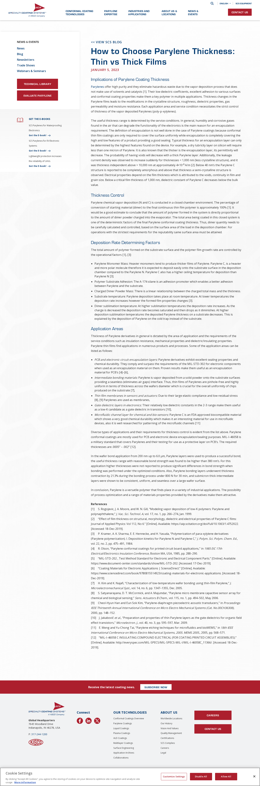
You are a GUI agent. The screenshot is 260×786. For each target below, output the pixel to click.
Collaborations (120, 757)
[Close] (254, 776)
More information (25, 782)
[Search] (212, 3)
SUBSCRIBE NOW (156, 687)
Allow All (226, 776)
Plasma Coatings (121, 733)
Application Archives (123, 752)
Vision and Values (169, 728)
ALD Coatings (120, 738)
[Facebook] (80, 720)
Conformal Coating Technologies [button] (79, 12)
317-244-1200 (39, 734)
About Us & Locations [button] (169, 12)
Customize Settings (174, 776)
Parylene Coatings (122, 723)
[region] (130, 777)
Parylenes (97, 87)
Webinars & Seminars (31, 71)
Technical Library (37, 84)
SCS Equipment (244, 3)
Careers (165, 747)
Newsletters (25, 60)
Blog (20, 54)
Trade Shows (26, 65)
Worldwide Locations (171, 718)
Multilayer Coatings (123, 743)
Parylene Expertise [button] (110, 12)
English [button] (224, 3)
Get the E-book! (37, 135)
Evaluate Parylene (38, 95)
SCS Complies (168, 743)
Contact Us (240, 12)
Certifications (167, 738)
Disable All (201, 776)
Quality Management (171, 733)
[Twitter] (97, 720)
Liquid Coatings (121, 728)
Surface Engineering (123, 747)
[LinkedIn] (88, 720)
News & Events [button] (193, 12)
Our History (166, 723)
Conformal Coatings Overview (128, 718)
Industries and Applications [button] (138, 12)
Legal (163, 752)
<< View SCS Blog (106, 42)
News (21, 48)
